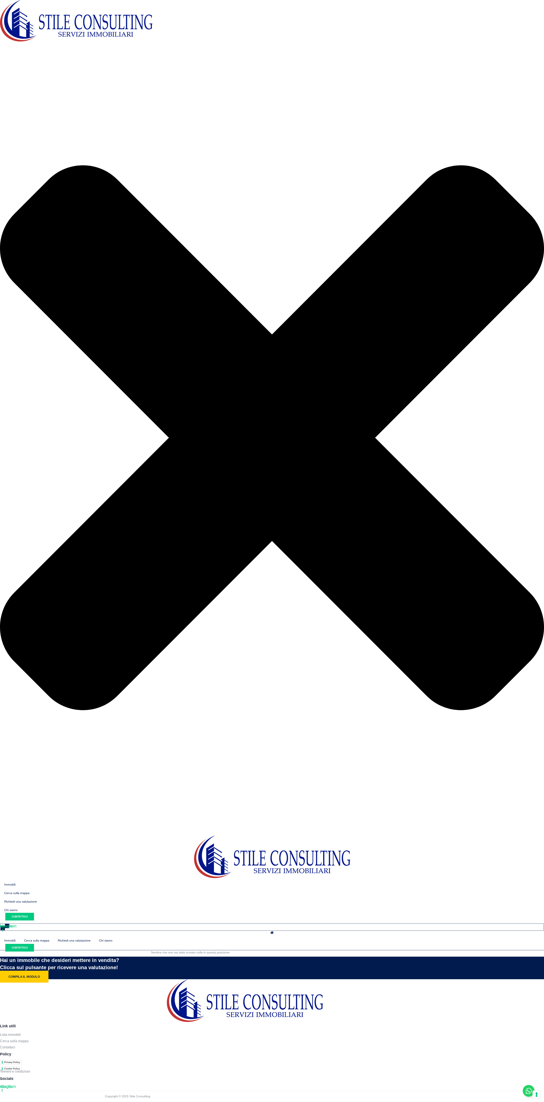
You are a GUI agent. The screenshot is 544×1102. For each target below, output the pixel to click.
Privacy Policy (12, 1062)
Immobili (10, 940)
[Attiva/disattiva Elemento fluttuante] (528, 1091)
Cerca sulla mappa (36, 940)
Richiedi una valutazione (74, 940)
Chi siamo (105, 940)
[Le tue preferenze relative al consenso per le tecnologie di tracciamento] (537, 1095)
